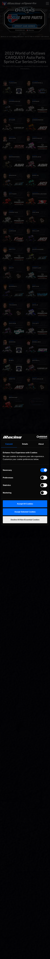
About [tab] (41, 444)
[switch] (43, 478)
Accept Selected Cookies (25, 512)
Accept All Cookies (25, 504)
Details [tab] (25, 444)
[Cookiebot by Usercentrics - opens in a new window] (36, 437)
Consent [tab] (9, 444)
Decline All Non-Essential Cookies (25, 520)
